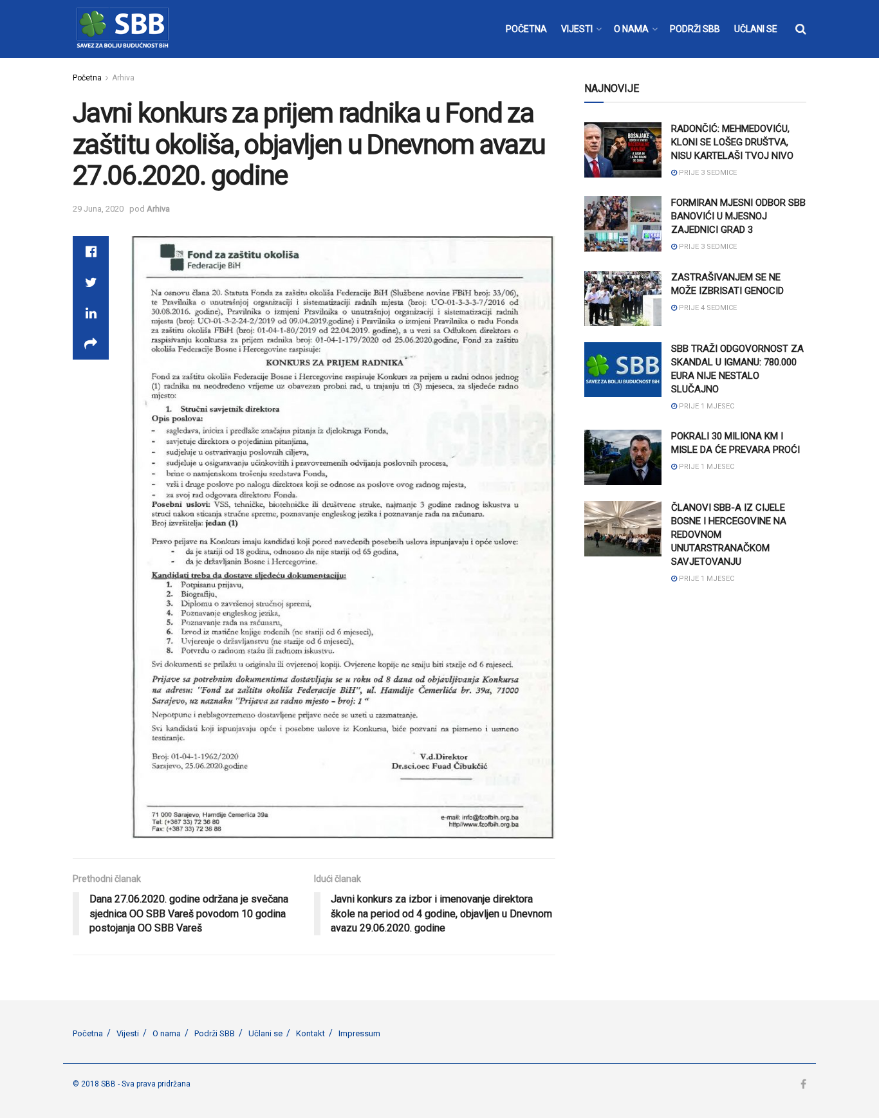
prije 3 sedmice (707, 173)
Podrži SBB (214, 1033)
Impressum (359, 1033)
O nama (167, 1033)
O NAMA (631, 29)
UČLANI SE (755, 29)
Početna (87, 77)
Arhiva (123, 77)
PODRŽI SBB (695, 29)
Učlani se (265, 1033)
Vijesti (127, 1033)
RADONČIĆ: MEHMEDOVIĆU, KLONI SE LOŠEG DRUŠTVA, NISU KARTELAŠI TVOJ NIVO (732, 142)
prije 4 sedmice (707, 308)
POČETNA (526, 29)
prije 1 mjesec (705, 406)
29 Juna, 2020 (98, 209)
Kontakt (310, 1033)
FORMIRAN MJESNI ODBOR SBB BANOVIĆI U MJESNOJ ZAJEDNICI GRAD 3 (738, 216)
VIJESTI (577, 29)
